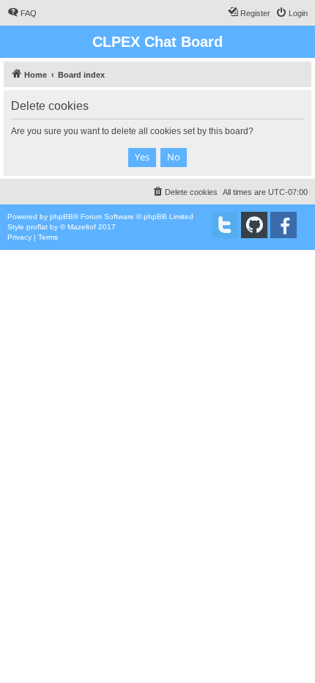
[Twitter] (225, 225)
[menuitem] (22, 13)
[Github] (254, 225)
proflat (37, 227)
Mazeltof (81, 227)
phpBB (61, 217)
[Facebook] (283, 225)
